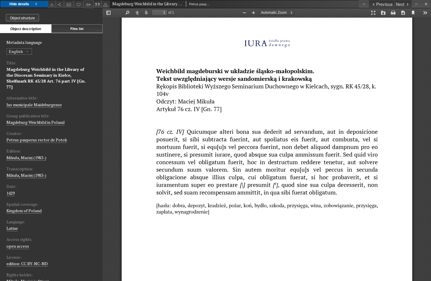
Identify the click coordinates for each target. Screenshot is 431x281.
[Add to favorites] (79, 4)
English (16, 51)
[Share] (60, 4)
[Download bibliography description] (89, 4)
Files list (77, 28)
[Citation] (98, 4)
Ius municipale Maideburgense (34, 104)
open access (17, 246)
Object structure (22, 17)
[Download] (52, 4)
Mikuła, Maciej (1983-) (26, 157)
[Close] (426, 4)
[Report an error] (105, 4)
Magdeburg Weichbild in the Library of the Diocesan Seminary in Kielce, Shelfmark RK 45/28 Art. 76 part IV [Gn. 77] (46, 78)
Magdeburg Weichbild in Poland (35, 122)
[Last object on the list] (416, 4)
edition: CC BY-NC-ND (27, 263)
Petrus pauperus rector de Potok (36, 140)
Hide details (19, 3)
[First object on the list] (364, 4)
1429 (10, 193)
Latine (12, 228)
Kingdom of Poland (24, 210)
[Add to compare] (69, 4)
